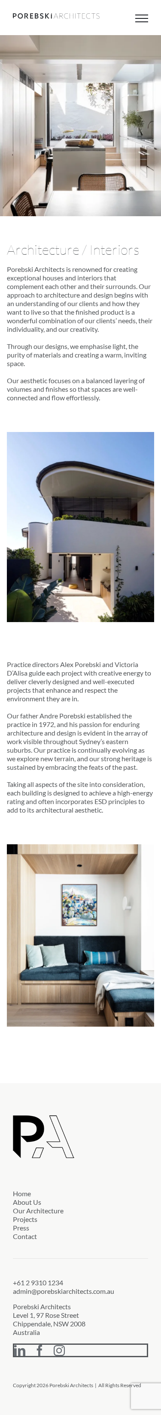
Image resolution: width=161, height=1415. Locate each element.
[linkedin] (19, 1350)
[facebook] (39, 1350)
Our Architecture (38, 1210)
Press (21, 1228)
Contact (25, 1236)
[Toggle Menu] (141, 18)
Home (22, 1193)
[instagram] (59, 1350)
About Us (27, 1202)
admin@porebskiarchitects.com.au (63, 1291)
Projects (25, 1219)
